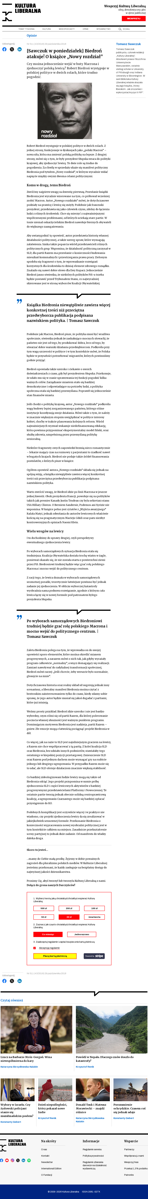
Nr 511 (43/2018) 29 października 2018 (46, 44)
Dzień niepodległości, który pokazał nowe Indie (52, 1108)
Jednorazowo (81, 934)
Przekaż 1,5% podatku (136, 1168)
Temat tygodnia (26, 29)
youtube (7, 1160)
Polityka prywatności (93, 1156)
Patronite (129, 1175)
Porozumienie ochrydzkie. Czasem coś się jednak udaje (129, 1108)
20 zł (69, 917)
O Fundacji (46, 1175)
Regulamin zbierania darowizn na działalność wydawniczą (95, 1165)
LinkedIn (19, 49)
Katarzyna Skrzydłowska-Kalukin (19, 1067)
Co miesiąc (48, 934)
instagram (12, 1160)
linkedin (23, 1160)
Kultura (46, 29)
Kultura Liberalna (21, 12)
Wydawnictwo (104, 29)
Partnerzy (129, 1149)
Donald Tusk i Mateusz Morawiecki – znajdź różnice (91, 1108)
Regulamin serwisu (92, 1149)
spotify (29, 1160)
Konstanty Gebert (11, 1122)
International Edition (51, 1168)
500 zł (44, 908)
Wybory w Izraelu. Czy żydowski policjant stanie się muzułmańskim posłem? (17, 1110)
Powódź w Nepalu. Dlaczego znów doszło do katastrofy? (105, 1059)
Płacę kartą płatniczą (55, 956)
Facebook (4, 49)
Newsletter (47, 1162)
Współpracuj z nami (134, 1156)
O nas (44, 1149)
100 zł (94, 908)
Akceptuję (49, 948)
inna (94, 917)
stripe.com (94, 956)
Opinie (85, 29)
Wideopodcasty (67, 29)
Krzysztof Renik (85, 1067)
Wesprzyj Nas (131, 1162)
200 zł (69, 908)
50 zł (43, 917)
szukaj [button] (126, 29)
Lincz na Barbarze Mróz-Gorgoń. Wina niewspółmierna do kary (26, 1059)
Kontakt (45, 1156)
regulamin (55, 948)
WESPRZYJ (133, 18)
